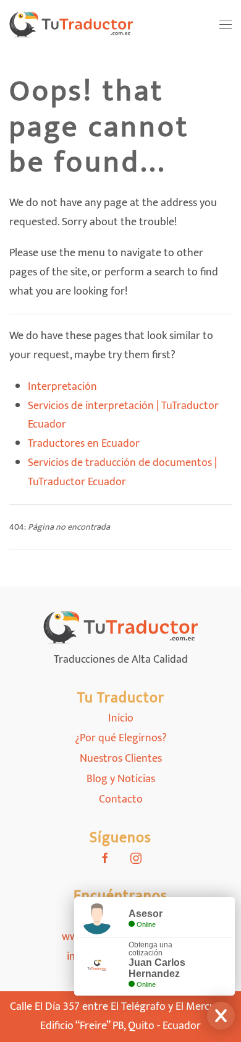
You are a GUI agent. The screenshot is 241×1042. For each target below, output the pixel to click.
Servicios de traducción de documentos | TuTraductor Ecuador (122, 472)
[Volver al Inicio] (71, 25)
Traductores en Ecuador (84, 443)
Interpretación (62, 386)
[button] (225, 25)
